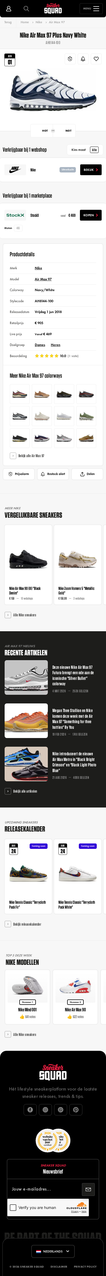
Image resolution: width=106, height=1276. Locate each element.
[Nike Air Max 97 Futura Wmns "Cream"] (42, 416)
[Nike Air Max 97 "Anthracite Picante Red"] (86, 394)
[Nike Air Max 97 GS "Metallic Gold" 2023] (86, 438)
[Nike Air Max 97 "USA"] (42, 438)
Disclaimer (59, 1266)
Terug (8, 22)
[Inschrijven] (88, 1189)
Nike (39, 22)
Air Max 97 (57, 22)
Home (25, 22)
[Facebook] (30, 1109)
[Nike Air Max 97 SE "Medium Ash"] (64, 394)
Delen (91, 474)
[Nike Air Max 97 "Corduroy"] (20, 394)
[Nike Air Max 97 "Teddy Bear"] (42, 394)
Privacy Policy (85, 1266)
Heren (55, 345)
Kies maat (84, 150)
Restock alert (56, 474)
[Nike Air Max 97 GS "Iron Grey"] (20, 416)
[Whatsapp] (60, 1109)
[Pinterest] (75, 1109)
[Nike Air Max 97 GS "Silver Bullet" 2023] (64, 438)
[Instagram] (45, 1109)
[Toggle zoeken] (26, 8)
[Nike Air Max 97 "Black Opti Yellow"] (20, 438)
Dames (40, 345)
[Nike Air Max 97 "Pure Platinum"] (64, 416)
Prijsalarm (22, 474)
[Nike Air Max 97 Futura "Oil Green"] (86, 416)
